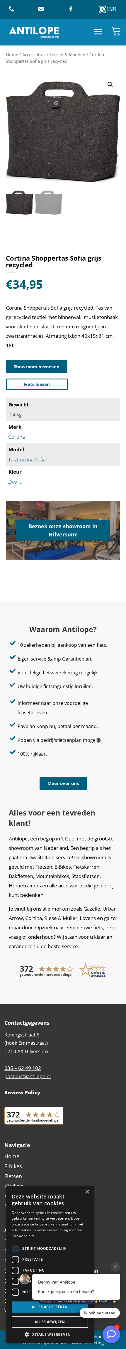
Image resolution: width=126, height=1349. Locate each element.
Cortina (16, 436)
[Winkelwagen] (116, 31)
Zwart (14, 481)
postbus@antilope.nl (27, 1076)
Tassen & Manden (67, 55)
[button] (98, 32)
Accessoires (33, 55)
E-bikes (13, 1166)
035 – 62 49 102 (22, 1068)
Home (12, 55)
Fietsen (13, 1176)
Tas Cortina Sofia (27, 459)
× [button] (87, 1192)
